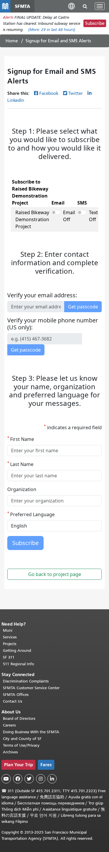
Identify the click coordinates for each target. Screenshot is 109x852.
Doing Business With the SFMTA (31, 731)
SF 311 (9, 657)
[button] (71, 6)
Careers (9, 725)
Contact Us (12, 701)
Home (12, 40)
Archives (10, 752)
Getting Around (17, 650)
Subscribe (94, 23)
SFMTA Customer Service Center (31, 687)
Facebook (48, 93)
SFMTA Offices (15, 694)
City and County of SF (22, 738)
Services (10, 637)
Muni (7, 630)
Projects (9, 643)
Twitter (75, 93)
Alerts (8, 17)
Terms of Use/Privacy (21, 745)
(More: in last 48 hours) (51, 29)
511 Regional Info (18, 663)
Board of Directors (19, 718)
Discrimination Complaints (26, 681)
